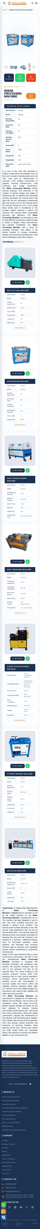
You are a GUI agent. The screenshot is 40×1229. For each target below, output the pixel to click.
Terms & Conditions (8, 1159)
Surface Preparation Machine (11, 1111)
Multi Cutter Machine (8, 1119)
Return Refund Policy (9, 1162)
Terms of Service (19, 1224)
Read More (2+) (20, 613)
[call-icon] (3, 1217)
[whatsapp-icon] (3, 1205)
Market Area (6, 1155)
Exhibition (5, 1148)
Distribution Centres (8, 1144)
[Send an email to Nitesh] (36, 3)
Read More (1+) (20, 327)
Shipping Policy (7, 1166)
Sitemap (4, 1151)
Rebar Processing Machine (11, 1097)
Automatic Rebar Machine (10, 1100)
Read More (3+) (20, 424)
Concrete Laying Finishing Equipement (14, 1108)
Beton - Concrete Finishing (11, 1122)
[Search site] (32, 3)
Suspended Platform (8, 1115)
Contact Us (5, 1173)
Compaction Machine (9, 1104)
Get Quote (18, 282)
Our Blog (5, 1140)
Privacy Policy (6, 1170)
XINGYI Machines (7, 1126)
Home (4, 10)
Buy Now (31, 96)
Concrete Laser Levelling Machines (13, 1130)
